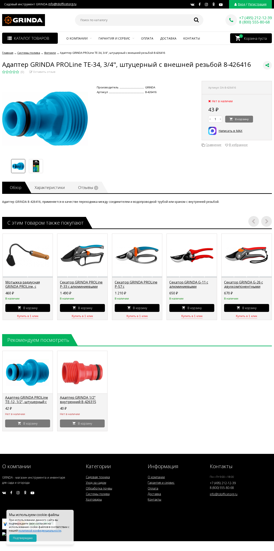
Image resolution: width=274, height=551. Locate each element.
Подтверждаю (23, 538)
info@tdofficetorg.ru (62, 4)
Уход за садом (96, 483)
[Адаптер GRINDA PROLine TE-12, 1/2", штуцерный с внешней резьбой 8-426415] (28, 372)
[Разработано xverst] (137, 533)
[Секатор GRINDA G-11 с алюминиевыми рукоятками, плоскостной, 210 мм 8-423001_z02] (192, 255)
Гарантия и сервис (114, 38)
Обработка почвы (99, 488)
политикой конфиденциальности (39, 530)
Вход (241, 4)
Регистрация (257, 4)
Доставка (168, 38)
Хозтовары (94, 499)
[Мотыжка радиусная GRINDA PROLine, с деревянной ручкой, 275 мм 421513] (28, 255)
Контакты (191, 38)
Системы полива (98, 494)
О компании (77, 38)
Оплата (147, 38)
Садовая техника (98, 477)
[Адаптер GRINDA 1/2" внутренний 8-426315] (82, 372)
